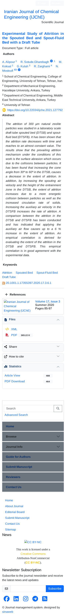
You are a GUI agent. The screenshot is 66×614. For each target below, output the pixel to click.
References (17, 294)
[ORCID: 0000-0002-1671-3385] (51, 61)
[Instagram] (25, 599)
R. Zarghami (42, 66)
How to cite (16, 356)
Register (56, 3)
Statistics (15, 366)
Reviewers (13, 477)
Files (12, 319)
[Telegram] (35, 599)
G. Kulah (22, 66)
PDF (20, 335)
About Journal (14, 506)
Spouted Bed (24, 272)
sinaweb (7, 611)
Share (13, 346)
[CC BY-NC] (33, 541)
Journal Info (14, 446)
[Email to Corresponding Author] (15, 70)
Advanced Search (16, 414)
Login (43, 3)
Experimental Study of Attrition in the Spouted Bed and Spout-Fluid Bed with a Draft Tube (33, 38)
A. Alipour (8, 61)
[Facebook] (6, 599)
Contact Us (13, 487)
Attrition (7, 272)
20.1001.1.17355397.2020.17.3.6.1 (28, 282)
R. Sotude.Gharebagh (35, 61)
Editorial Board (15, 512)
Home (10, 426)
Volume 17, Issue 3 (47, 301)
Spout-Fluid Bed (47, 272)
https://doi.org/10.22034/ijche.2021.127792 (35, 110)
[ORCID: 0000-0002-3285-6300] (19, 70)
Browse (11, 436)
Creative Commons (33, 553)
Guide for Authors (18, 456)
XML (13, 329)
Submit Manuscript (19, 466)
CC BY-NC (32, 562)
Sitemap (10, 529)
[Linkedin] (16, 599)
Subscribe (54, 588)
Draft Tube (9, 277)
